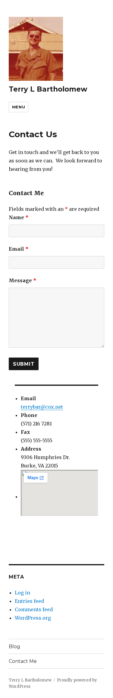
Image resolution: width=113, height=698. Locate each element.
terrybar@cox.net (42, 407)
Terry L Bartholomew (48, 89)
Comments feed (34, 609)
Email (19, 249)
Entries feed (29, 601)
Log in (22, 593)
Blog (14, 646)
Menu (18, 106)
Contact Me (23, 661)
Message (22, 280)
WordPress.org (33, 618)
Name (19, 217)
